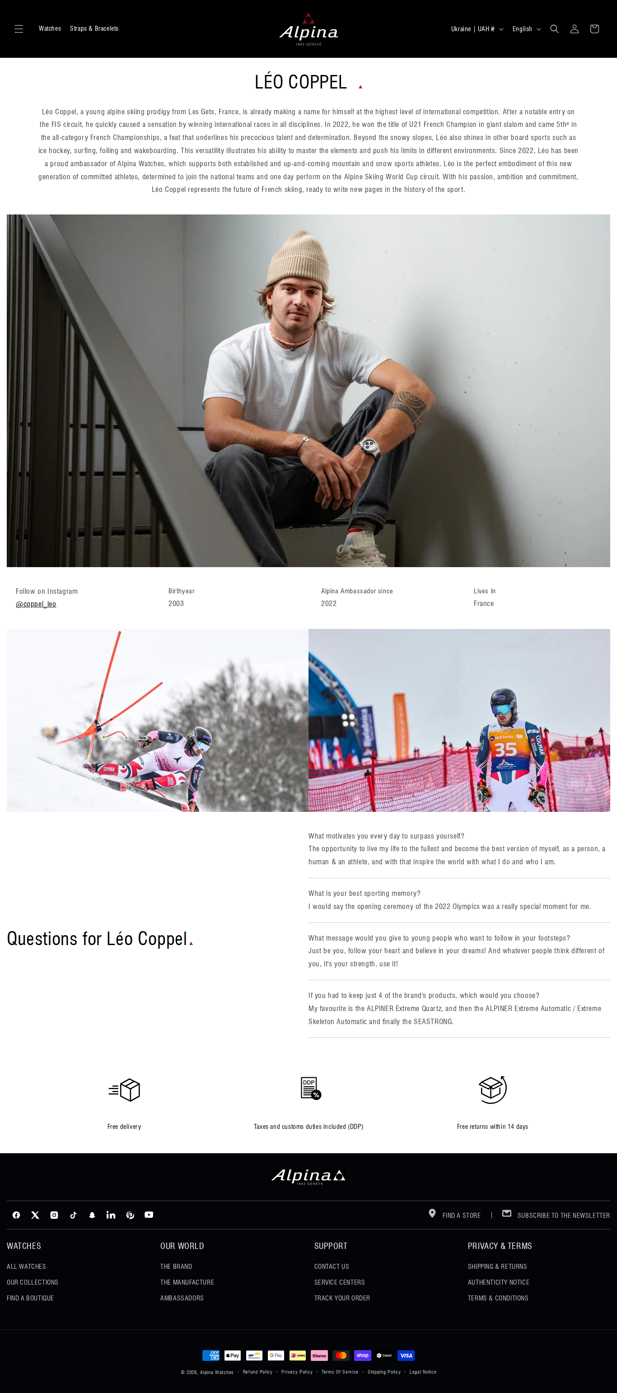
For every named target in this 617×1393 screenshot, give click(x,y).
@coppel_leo (36, 604)
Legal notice (423, 1372)
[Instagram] (54, 1215)
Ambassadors (182, 1298)
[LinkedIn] (111, 1215)
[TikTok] (73, 1215)
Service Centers (339, 1282)
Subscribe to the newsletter (563, 1215)
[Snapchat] (92, 1215)
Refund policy (258, 1372)
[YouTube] (149, 1215)
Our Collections (33, 1282)
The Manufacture (187, 1282)
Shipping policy (384, 1372)
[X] (35, 1215)
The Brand (176, 1266)
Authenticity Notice (498, 1282)
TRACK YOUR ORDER (342, 1298)
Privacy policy (297, 1372)
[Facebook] (16, 1215)
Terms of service (340, 1372)
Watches (50, 28)
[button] (19, 29)
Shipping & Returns (498, 1266)
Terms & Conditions (498, 1298)
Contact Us (332, 1266)
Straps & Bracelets (94, 28)
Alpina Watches (217, 1372)
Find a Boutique (30, 1298)
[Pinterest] (130, 1215)
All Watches (27, 1266)
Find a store (461, 1215)
